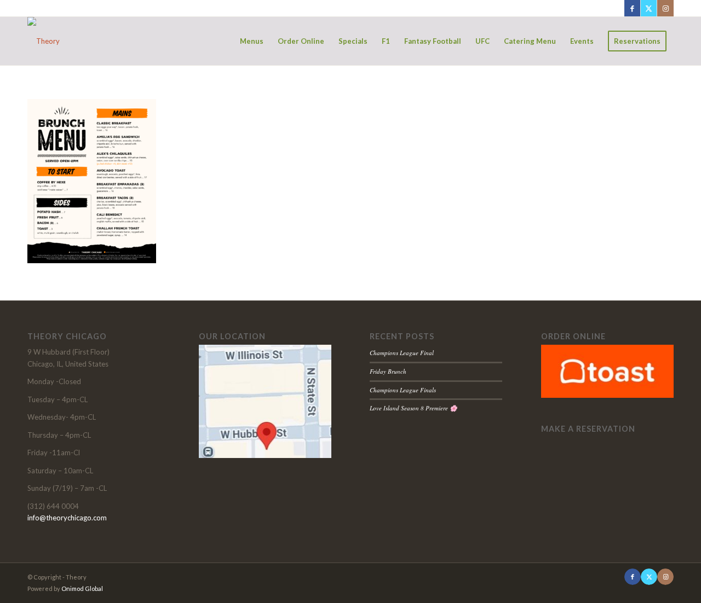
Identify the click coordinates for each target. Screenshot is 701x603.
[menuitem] (252, 41)
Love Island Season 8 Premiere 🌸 (413, 408)
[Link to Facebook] (632, 8)
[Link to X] (649, 8)
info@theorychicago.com (67, 517)
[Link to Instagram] (665, 8)
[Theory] (43, 41)
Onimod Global (82, 588)
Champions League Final (402, 353)
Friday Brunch (388, 371)
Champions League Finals (403, 390)
